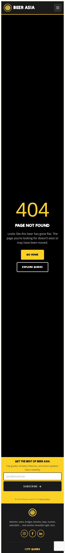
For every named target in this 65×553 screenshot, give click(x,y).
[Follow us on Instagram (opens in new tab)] (24, 533)
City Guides (32, 549)
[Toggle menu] (57, 7)
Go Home (32, 254)
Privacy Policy (44, 499)
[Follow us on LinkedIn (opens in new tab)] (40, 533)
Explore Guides (32, 267)
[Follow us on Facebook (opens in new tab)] (32, 533)
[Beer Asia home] (32, 514)
